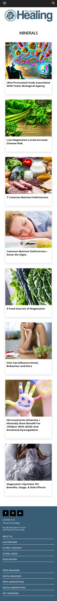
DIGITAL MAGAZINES (12, 576)
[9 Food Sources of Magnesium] (28, 286)
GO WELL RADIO (10, 553)
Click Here (6, 530)
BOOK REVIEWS (10, 559)
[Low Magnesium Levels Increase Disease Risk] (28, 118)
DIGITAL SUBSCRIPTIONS (14, 587)
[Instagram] (13, 513)
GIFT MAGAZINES (10, 593)
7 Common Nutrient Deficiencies (27, 197)
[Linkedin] (20, 513)
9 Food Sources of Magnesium (26, 308)
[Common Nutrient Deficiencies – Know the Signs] (28, 229)
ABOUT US (7, 536)
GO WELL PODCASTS (12, 547)
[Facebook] (6, 513)
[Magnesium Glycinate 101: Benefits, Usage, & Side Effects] (28, 462)
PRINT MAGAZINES (11, 570)
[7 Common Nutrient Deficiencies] (28, 175)
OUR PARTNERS (10, 542)
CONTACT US (9, 519)
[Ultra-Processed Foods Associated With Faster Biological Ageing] (28, 60)
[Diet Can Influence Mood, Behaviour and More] (28, 340)
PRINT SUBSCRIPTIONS (13, 581)
